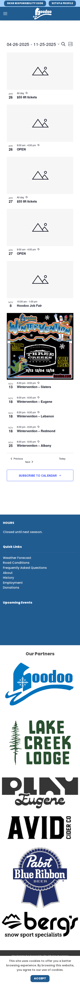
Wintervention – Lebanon (35, 416)
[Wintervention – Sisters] (40, 346)
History (8, 577)
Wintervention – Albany (34, 445)
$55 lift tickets (27, 97)
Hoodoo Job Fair (29, 305)
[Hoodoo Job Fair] (40, 279)
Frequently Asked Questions (25, 567)
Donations (11, 587)
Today (62, 458)
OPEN (21, 149)
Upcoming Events (17, 602)
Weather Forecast (17, 558)
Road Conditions (16, 562)
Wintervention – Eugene (34, 401)
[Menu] (5, 13)
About (8, 573)
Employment (13, 582)
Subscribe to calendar (38, 475)
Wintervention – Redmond (36, 431)
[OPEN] (40, 123)
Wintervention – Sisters (34, 387)
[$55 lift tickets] (40, 71)
